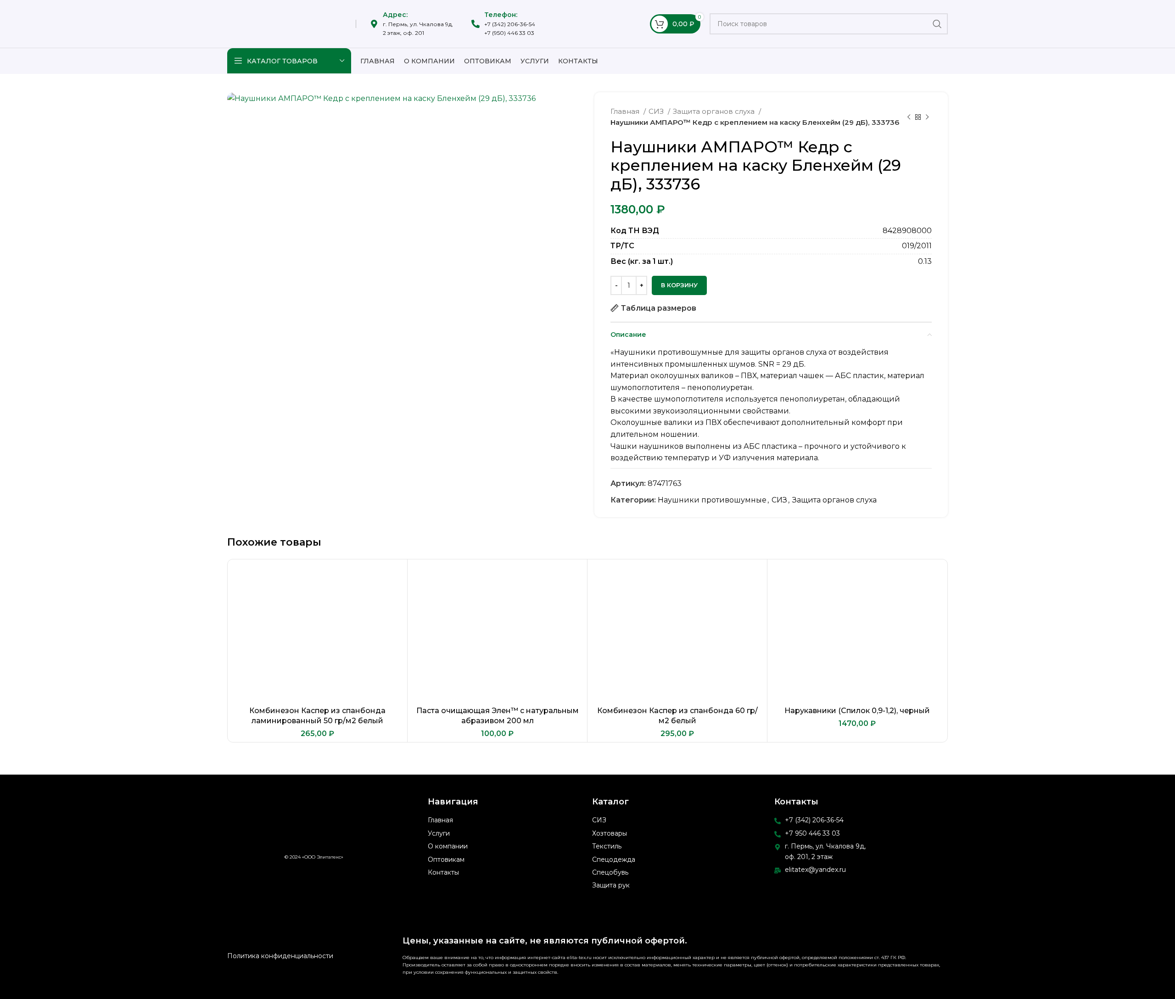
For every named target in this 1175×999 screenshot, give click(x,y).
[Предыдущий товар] (908, 117)
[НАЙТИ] (937, 23)
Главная (625, 111)
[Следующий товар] (927, 117)
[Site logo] (284, 23)
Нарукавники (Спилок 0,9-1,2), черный (857, 710)
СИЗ (657, 111)
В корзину (679, 285)
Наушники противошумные (712, 500)
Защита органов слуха (714, 111)
